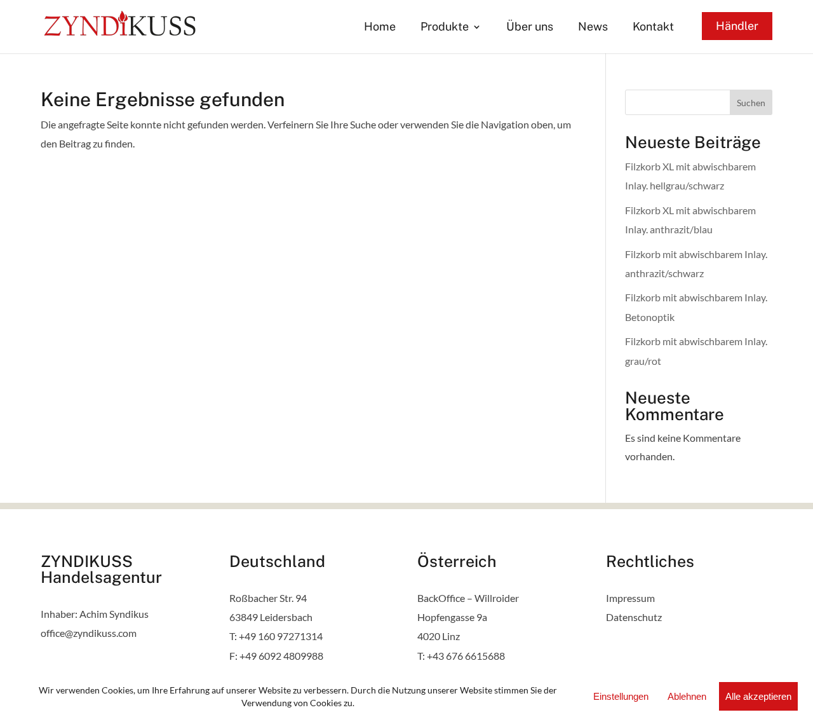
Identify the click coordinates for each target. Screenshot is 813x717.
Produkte (444, 27)
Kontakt (653, 27)
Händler (737, 25)
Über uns (529, 27)
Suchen (751, 102)
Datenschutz (634, 617)
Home (380, 27)
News (593, 27)
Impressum (630, 598)
